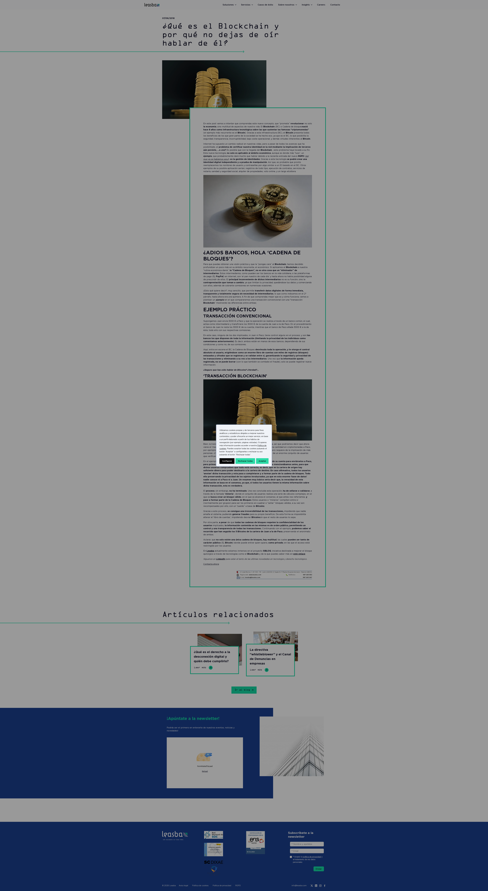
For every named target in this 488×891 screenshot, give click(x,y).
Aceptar (262, 461)
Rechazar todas (245, 461)
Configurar (227, 461)
